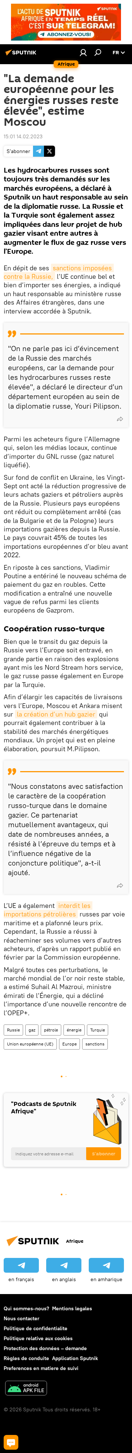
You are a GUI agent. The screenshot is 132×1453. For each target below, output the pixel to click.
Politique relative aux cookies (38, 1338)
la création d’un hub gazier (56, 714)
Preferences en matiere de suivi (41, 1368)
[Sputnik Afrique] (22, 55)
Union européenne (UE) (30, 1044)
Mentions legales (72, 1308)
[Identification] (83, 52)
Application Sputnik (75, 1358)
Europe (69, 1044)
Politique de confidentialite (35, 1328)
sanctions (94, 1044)
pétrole (51, 1030)
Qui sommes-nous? (26, 1308)
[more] (120, 419)
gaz (32, 1030)
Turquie (97, 1030)
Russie (13, 1030)
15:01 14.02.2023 (23, 136)
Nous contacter (21, 1318)
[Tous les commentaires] (11, 1442)
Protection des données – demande (45, 1348)
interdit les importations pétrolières (48, 909)
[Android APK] (26, 1389)
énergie (74, 1030)
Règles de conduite (26, 1358)
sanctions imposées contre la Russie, (59, 272)
